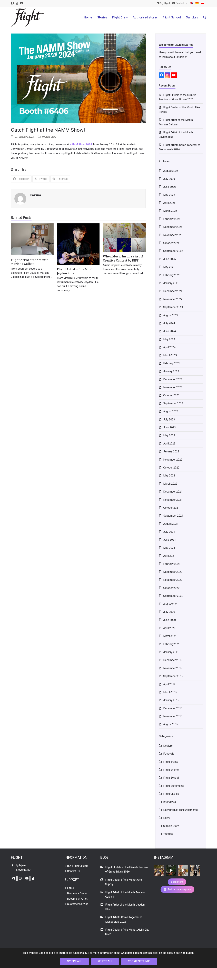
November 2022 (172, 459)
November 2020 (172, 579)
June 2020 (169, 620)
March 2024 (170, 355)
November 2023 (172, 387)
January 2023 (171, 451)
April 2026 (169, 202)
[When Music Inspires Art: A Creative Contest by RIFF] (124, 237)
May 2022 (169, 475)
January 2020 (171, 652)
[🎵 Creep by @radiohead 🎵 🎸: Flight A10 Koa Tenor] (171, 870)
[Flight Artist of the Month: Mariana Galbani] (32, 239)
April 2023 (169, 443)
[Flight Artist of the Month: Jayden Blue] (78, 243)
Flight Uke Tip (171, 793)
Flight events (171, 769)
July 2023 (169, 419)
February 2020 (171, 644)
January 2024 (171, 371)
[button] (205, 17)
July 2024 (169, 323)
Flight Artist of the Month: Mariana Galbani (30, 262)
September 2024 (173, 307)
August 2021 (170, 523)
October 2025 (171, 243)
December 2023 (172, 379)
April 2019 (169, 684)
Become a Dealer (77, 893)
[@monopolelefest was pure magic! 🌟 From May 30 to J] (159, 870)
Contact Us (73, 871)
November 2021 (172, 499)
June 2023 (169, 427)
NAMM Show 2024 (81, 144)
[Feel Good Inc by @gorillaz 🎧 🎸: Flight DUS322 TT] (183, 870)
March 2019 (170, 692)
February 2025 (171, 275)
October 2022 (171, 467)
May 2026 (169, 195)
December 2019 (172, 660)
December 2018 (172, 708)
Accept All (74, 961)
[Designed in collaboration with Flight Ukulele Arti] (195, 870)
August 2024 (170, 315)
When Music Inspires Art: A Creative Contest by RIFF (123, 258)
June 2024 (169, 331)
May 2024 (169, 339)
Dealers (168, 745)
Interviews (169, 801)
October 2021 (171, 507)
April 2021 (169, 555)
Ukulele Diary (49, 136)
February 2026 (171, 219)
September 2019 (173, 676)
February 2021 (171, 563)
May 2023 (169, 435)
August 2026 (170, 170)
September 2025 (173, 251)
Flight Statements (173, 785)
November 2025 (172, 235)
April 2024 (169, 347)
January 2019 (171, 700)
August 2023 (170, 411)
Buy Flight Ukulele (77, 865)
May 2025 (169, 267)
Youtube (168, 833)
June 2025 (169, 259)
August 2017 (170, 724)
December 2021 (172, 491)
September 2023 (173, 403)
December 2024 (172, 291)
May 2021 (169, 547)
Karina (35, 195)
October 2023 (171, 395)
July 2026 (169, 178)
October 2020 (171, 588)
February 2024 (171, 363)
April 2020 (169, 628)
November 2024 (172, 299)
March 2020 (170, 636)
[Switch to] (191, 3)
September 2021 (173, 515)
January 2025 (171, 283)
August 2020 (170, 604)
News (166, 817)
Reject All (104, 961)
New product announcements (180, 809)
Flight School (171, 777)
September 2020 (173, 595)
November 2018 (172, 716)
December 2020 (172, 571)
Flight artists (170, 761)
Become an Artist (77, 898)
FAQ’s (70, 888)
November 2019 (172, 668)
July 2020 (169, 612)
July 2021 (169, 531)
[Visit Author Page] (20, 198)
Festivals (168, 753)
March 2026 (170, 210)
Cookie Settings (139, 961)
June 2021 (169, 539)
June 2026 (169, 186)
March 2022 (170, 483)
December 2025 (172, 227)
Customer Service (77, 904)
